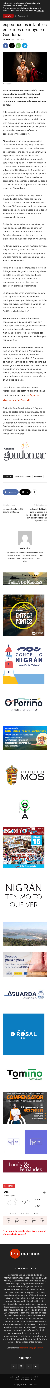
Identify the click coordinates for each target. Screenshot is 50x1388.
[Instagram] (21, 1366)
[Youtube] (36, 1366)
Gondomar (38, 476)
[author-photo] (25, 544)
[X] (12, 45)
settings (40, 11)
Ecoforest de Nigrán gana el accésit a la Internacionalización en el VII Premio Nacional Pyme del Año (36, 515)
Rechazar (21, 16)
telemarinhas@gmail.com (31, 1347)
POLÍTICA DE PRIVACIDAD (25, 1380)
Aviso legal (14, 1377)
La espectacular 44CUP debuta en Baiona (13, 510)
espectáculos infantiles (23, 476)
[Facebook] (5, 45)
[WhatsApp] (18, 45)
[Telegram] (25, 45)
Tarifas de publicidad (29, 1377)
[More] (34, 492)
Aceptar (8, 16)
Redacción (10, 39)
